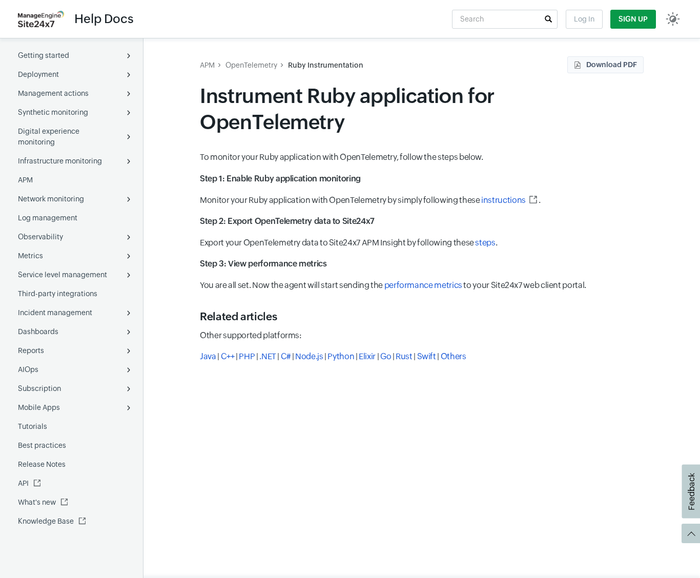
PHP (247, 356)
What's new (37, 502)
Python (340, 356)
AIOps (28, 369)
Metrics (30, 256)
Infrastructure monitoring (60, 161)
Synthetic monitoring (53, 112)
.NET (267, 356)
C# (286, 356)
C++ (228, 356)
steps (485, 242)
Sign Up (633, 19)
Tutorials (32, 426)
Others (453, 356)
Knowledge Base (46, 521)
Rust (404, 356)
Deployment (38, 74)
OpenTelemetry (251, 65)
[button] (548, 19)
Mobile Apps (39, 407)
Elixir (367, 356)
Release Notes (42, 464)
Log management (47, 218)
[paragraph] (422, 178)
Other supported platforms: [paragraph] (251, 335)
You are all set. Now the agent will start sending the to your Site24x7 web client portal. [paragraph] (393, 285)
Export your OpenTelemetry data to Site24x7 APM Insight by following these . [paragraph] (348, 242)
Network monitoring (51, 199)
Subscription (39, 388)
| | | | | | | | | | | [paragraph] (333, 356)
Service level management (62, 275)
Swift (426, 356)
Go (385, 356)
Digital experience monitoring (48, 136)
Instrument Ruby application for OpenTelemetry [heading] (347, 109)
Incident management (55, 312)
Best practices (42, 445)
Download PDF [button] (611, 64)
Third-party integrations (57, 294)
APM (25, 180)
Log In (584, 19)
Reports (31, 350)
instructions (503, 200)
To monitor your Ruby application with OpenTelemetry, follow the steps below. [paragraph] (341, 157)
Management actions (53, 93)
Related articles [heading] (238, 317)
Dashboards (38, 331)
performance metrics (423, 285)
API (23, 483)
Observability (40, 237)
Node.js (309, 356)
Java (208, 356)
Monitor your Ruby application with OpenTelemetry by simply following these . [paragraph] (370, 200)
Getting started (43, 55)
